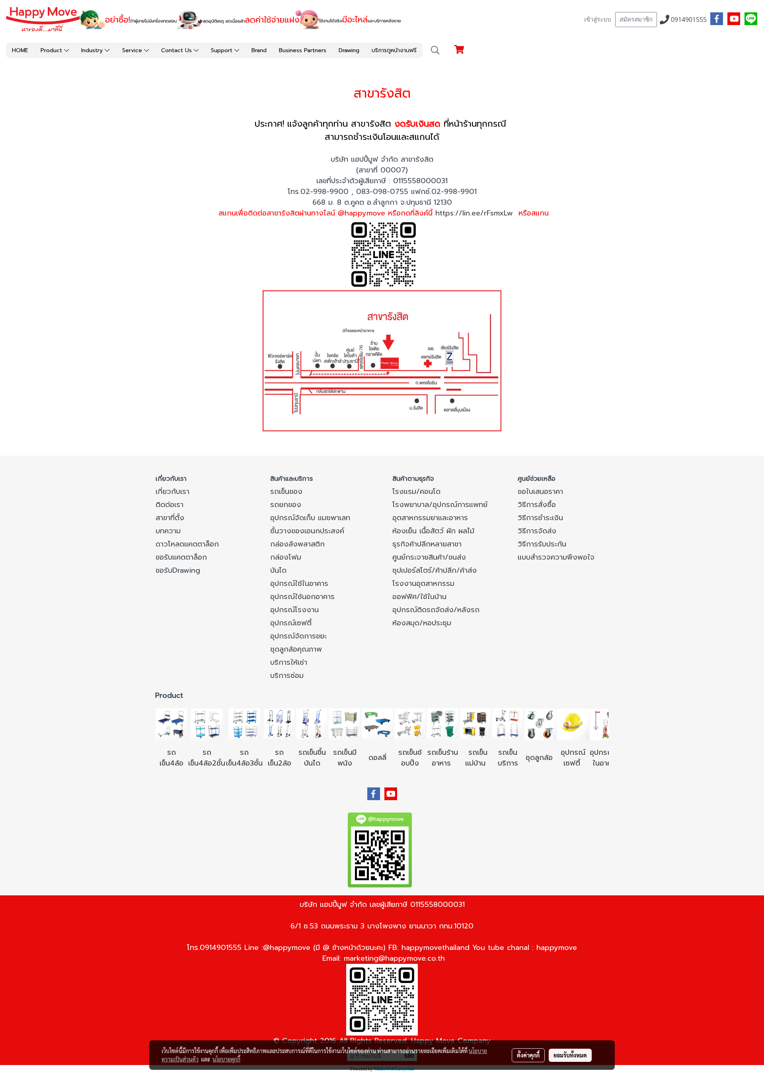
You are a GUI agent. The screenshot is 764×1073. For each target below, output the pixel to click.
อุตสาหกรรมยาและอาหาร (430, 517)
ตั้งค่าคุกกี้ (528, 1055)
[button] (435, 50)
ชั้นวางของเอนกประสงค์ (307, 530)
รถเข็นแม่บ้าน (476, 758)
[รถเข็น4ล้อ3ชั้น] (244, 724)
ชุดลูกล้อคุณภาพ (296, 649)
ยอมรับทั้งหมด (570, 1055)
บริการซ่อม (287, 675)
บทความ (168, 530)
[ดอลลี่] (377, 724)
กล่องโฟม (285, 557)
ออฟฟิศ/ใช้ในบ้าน (419, 596)
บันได (278, 570)
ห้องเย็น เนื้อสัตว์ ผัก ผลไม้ (433, 530)
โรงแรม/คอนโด (416, 491)
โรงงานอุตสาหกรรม (423, 583)
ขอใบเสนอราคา (540, 491)
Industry (93, 50)
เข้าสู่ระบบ (597, 19)
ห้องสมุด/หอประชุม (421, 623)
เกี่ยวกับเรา (172, 491)
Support (222, 50)
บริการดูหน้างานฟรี (394, 50)
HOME (20, 50)
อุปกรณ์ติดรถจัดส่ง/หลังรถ (435, 609)
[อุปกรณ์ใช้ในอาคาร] (581, 763)
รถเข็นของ (286, 491)
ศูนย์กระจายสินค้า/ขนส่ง (429, 557)
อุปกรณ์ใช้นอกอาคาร (302, 596)
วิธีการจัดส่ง (537, 530)
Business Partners (302, 50)
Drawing (349, 50)
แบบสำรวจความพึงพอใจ (556, 557)
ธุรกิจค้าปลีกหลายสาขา (427, 544)
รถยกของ (285, 504)
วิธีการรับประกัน (542, 544)
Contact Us (177, 50)
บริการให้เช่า (288, 662)
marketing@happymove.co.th (394, 958)
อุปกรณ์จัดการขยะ (298, 636)
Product (52, 50)
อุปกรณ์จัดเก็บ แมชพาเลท (310, 517)
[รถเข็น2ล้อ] (279, 724)
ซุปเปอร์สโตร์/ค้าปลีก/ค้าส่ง (434, 570)
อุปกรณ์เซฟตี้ (291, 623)
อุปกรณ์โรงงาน (294, 609)
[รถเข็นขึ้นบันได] (312, 724)
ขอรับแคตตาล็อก (181, 557)
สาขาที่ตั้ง (170, 517)
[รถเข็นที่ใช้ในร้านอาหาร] (442, 724)
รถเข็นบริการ (508, 758)
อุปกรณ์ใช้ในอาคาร (299, 583)
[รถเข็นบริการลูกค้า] (508, 724)
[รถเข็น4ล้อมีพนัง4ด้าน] (345, 724)
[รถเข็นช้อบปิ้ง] (410, 724)
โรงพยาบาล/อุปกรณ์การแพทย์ (439, 504)
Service (133, 50)
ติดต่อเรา (169, 504)
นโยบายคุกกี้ (226, 1059)
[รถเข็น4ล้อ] (171, 724)
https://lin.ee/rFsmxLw (474, 213)
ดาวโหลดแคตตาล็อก (187, 544)
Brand (259, 50)
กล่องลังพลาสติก (297, 544)
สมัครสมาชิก (636, 19)
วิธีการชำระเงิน (540, 517)
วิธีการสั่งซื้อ (537, 504)
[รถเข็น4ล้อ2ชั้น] (207, 724)
